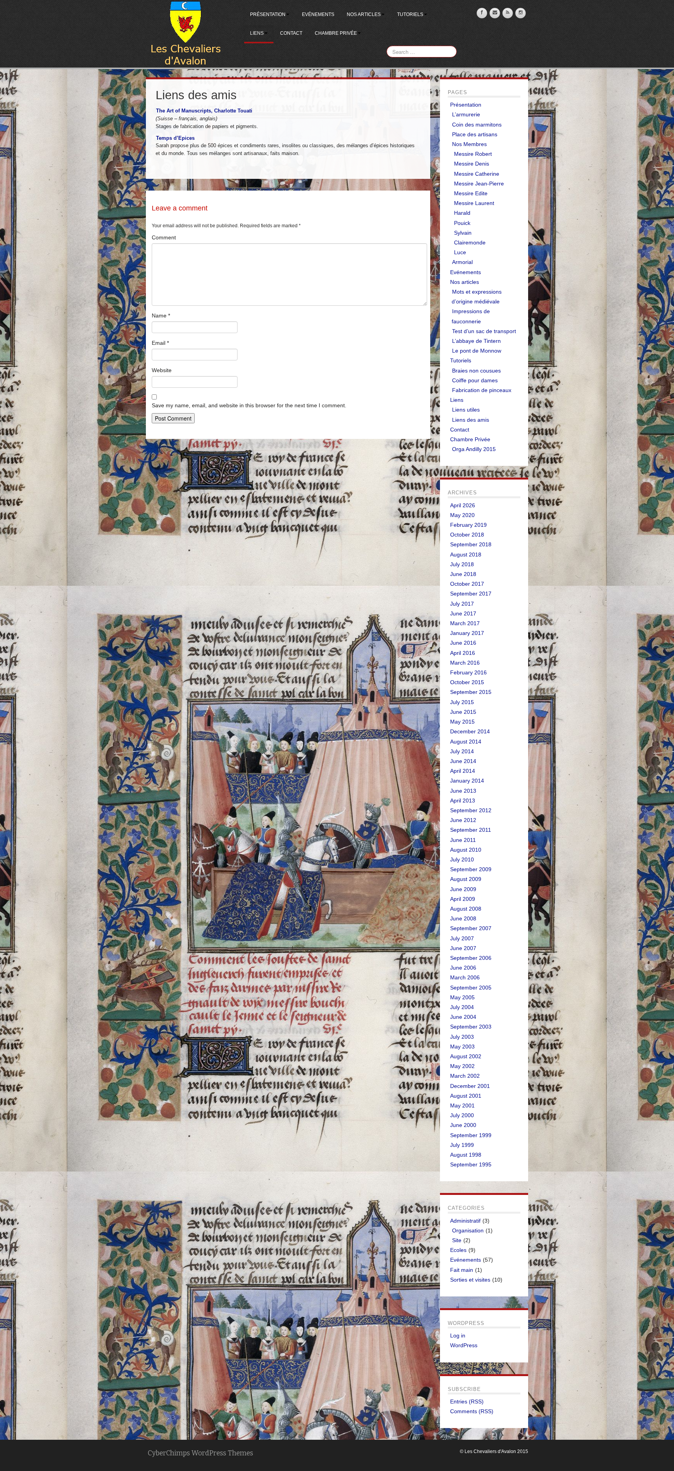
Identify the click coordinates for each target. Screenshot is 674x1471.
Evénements (318, 14)
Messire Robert (473, 154)
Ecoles (458, 1250)
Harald (462, 213)
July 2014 (462, 751)
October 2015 (467, 682)
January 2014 (467, 780)
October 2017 (467, 584)
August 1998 (465, 1155)
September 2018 (470, 544)
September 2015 (470, 692)
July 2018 (462, 564)
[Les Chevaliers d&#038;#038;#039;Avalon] (185, 33)
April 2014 (462, 771)
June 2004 (463, 1017)
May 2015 (462, 722)
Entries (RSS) (467, 1401)
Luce (460, 252)
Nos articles (364, 14)
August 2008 (465, 909)
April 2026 (462, 505)
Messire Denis (471, 163)
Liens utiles (466, 410)
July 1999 (462, 1145)
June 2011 (463, 840)
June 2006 (463, 968)
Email (160, 343)
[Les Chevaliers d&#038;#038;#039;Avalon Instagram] (520, 13)
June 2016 (463, 643)
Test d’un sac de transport (484, 331)
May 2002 (462, 1066)
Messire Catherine (476, 174)
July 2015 (462, 702)
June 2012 (463, 820)
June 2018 (463, 574)
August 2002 (465, 1056)
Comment (164, 237)
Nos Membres (469, 144)
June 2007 (463, 948)
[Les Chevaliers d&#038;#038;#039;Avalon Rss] (507, 13)
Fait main (461, 1270)
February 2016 (468, 672)
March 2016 (465, 663)
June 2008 (463, 918)
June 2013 (463, 791)
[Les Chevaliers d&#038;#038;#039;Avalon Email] (495, 13)
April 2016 (462, 653)
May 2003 (462, 1046)
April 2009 (462, 899)
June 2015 (463, 712)
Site (456, 1240)
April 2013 (462, 800)
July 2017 (462, 604)
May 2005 (462, 997)
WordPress (463, 1345)
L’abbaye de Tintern (476, 341)
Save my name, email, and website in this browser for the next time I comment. (249, 405)
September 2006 (470, 958)
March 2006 (465, 977)
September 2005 (470, 987)
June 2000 (463, 1125)
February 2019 (468, 525)
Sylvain (463, 233)
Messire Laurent (474, 203)
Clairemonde (470, 242)
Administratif (465, 1221)
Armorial (462, 262)
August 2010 (465, 850)
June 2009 (463, 889)
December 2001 (470, 1086)
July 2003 (462, 1037)
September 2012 (470, 810)
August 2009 (465, 879)
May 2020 (462, 515)
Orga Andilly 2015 (474, 449)
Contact (291, 33)
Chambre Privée (336, 33)
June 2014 (463, 761)
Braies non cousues (476, 370)
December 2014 (470, 731)
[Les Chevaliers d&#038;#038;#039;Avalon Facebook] (482, 13)
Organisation (468, 1230)
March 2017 (465, 623)
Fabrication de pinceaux (481, 390)
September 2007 (470, 928)
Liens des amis (470, 420)
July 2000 (462, 1115)
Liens (257, 33)
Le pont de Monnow (476, 351)
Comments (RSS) (471, 1411)
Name (161, 315)
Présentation (268, 14)
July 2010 (462, 859)
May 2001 (462, 1105)
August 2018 (465, 554)
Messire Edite (471, 193)
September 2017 (470, 593)
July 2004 (462, 1007)
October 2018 (467, 534)
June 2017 (463, 613)
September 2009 (470, 869)
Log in (457, 1335)
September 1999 (470, 1135)
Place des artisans (474, 134)
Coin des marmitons (477, 124)
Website (162, 370)
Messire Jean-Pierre (479, 183)
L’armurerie (466, 114)
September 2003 (470, 1026)
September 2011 (470, 830)
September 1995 (470, 1164)
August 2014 (465, 741)
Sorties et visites (470, 1280)
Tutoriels (410, 14)
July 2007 (462, 938)
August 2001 (465, 1096)
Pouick (462, 223)
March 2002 (465, 1076)
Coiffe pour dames (475, 380)
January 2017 (467, 633)
